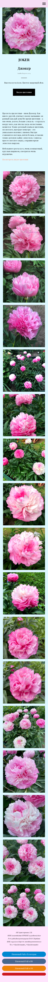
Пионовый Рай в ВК (24, 961)
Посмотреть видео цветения (15, 159)
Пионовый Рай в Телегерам (24, 954)
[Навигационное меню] (44, 4)
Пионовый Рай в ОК (24, 968)
